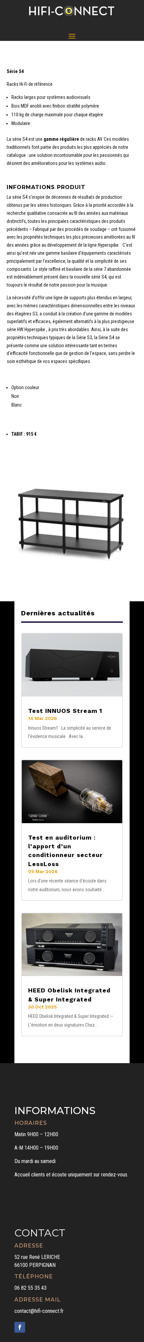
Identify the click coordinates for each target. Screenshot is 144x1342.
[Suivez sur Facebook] (19, 1327)
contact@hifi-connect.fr (39, 1311)
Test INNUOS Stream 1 (65, 710)
